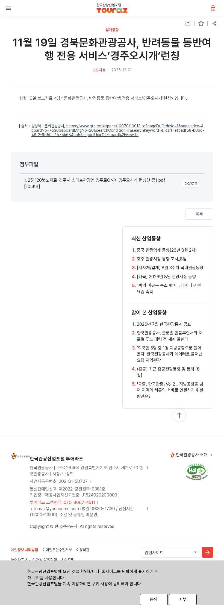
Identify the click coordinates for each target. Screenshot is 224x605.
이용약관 (82, 550)
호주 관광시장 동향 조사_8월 (162, 259)
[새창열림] (207, 552)
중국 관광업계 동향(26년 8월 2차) (167, 250)
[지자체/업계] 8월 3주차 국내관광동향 (170, 267)
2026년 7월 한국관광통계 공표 (164, 324)
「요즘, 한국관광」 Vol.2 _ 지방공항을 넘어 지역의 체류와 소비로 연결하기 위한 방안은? (170, 390)
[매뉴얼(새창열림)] (187, 23)
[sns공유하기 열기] (214, 23)
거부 (183, 599)
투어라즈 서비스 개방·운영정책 (34, 559)
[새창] (196, 471)
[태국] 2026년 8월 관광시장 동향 (166, 276)
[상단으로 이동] (179, 415)
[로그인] (216, 8)
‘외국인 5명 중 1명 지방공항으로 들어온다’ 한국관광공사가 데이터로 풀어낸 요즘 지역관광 (169, 354)
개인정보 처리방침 (24, 550)
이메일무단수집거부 (57, 550)
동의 (154, 599)
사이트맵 (67, 559)
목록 (199, 213)
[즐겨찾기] (201, 23)
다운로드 (191, 183)
